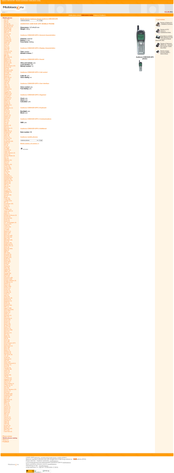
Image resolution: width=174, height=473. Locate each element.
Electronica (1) (8, 128)
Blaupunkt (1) (8, 71)
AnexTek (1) (7, 38)
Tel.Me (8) (7, 357)
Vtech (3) (6, 398)
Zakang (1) (7, 420)
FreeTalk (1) (7, 150)
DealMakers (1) (8, 108)
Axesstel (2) (7, 52)
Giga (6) (6, 158)
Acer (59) (6, 19)
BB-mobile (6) (8, 57)
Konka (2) (7, 219)
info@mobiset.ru (67, 462)
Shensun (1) (7, 328)
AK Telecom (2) (8, 26)
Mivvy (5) (6, 241)
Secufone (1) (7, 315)
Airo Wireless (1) (9, 25)
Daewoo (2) (7, 99)
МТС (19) (7, 430)
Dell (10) (6, 109)
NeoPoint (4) (7, 256)
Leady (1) (7, 225)
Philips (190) (7, 286)
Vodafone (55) (8, 395)
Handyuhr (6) (8, 179)
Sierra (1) (6, 331)
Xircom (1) (7, 411)
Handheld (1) (8, 176)
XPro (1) (6, 414)
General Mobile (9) (9, 155)
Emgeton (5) (7, 132)
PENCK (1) (7, 283)
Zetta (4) (6, 422)
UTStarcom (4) (8, 385)
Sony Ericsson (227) (10, 343)
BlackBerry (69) (8, 70)
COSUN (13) (7, 95)
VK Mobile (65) (8, 393)
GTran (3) (7, 171)
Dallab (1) (7, 100)
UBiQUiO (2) (7, 380)
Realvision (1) (8, 301)
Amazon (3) (7, 34)
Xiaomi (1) (7, 409)
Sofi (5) (6, 338)
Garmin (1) (7, 154)
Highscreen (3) (8, 180)
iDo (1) (6, 196)
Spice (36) (7, 347)
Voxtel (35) (7, 396)
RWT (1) (6, 306)
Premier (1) (7, 290)
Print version (25, 149)
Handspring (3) (8, 177)
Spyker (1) (7, 350)
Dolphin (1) (7, 116)
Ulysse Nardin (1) (9, 383)
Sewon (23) (7, 324)
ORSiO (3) (7, 274)
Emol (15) (7, 134)
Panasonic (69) (8, 277)
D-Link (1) (7, 112)
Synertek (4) (7, 353)
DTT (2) (6, 122)
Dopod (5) (7, 118)
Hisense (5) (7, 182)
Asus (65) (7, 48)
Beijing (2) (7, 58)
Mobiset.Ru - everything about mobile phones (45, 457)
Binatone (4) (7, 67)
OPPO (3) (7, 272)
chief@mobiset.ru (54, 461)
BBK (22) (6, 55)
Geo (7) (6, 157)
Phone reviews (7, 436)
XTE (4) (6, 415)
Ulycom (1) (7, 382)
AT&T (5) (6, 50)
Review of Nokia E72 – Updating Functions (166, 23)
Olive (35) (7, 267)
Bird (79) (6, 68)
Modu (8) (6, 247)
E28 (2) (6, 124)
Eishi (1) (6, 126)
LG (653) (6, 229)
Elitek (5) (6, 129)
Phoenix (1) (7, 288)
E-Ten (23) (7, 139)
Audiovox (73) (8, 51)
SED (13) (6, 317)
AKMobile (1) (7, 28)
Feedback (102, 15)
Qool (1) (6, 295)
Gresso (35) (7, 167)
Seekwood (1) (8, 318)
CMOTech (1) (8, 93)
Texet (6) (6, 366)
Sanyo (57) (7, 311)
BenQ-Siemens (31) (9, 65)
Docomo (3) (7, 115)
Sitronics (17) (8, 333)
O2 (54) (6, 264)
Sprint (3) (6, 348)
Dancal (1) (7, 102)
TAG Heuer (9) (8, 354)
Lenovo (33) (7, 227)
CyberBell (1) (8, 97)
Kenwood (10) (8, 218)
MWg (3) (6, 250)
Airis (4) (6, 22)
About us (96, 15)
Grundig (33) (7, 169)
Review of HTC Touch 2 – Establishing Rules (165, 31)
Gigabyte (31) (8, 160)
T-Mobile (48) (8, 369)
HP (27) (6, 187)
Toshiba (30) (7, 375)
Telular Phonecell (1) (10, 363)
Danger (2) (7, 103)
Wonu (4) (6, 404)
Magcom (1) (7, 231)
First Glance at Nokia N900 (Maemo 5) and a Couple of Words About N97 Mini (164, 38)
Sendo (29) (7, 319)
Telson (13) (7, 362)
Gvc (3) (6, 173)
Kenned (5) (7, 216)
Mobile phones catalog (87, 15)
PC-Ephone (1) (8, 282)
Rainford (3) (7, 299)
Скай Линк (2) (8, 431)
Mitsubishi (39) (8, 240)
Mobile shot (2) (8, 244)
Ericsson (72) (8, 138)
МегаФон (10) (8, 428)
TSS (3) (6, 376)
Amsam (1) (7, 36)
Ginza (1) (6, 161)
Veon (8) (6, 388)
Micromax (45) (8, 235)
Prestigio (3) (7, 292)
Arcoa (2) (6, 44)
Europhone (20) (8, 141)
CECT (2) (6, 84)
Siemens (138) (8, 330)
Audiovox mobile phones (29, 137)
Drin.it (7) (6, 121)
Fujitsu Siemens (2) (9, 153)
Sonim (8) (7, 340)
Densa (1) (7, 110)
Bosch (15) (7, 79)
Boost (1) (6, 76)
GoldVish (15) (8, 164)
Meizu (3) (6, 234)
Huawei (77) (7, 190)
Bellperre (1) (7, 60)
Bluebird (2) (7, 74)
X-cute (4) (7, 405)
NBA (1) (6, 251)
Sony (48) (7, 341)
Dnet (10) (6, 113)
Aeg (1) (6, 20)
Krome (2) (7, 221)
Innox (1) (6, 205)
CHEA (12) (7, 87)
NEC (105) (7, 253)
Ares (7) (6, 45)
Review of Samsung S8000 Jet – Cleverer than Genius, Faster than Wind (166, 45)
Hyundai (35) (7, 195)
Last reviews (161, 19)
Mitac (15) (7, 238)
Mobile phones (7, 18)
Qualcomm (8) (8, 298)
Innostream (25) (8, 203)
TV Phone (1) (8, 377)
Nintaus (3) (7, 260)
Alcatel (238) (7, 29)
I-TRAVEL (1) (8, 209)
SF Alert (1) (7, 325)
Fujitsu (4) (7, 151)
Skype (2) (7, 335)
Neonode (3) (7, 254)
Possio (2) (7, 289)
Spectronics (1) (8, 346)
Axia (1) (6, 54)
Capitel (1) (7, 80)
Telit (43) (6, 360)
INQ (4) (6, 208)
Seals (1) (6, 314)
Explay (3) (7, 142)
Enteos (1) (7, 137)
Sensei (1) (7, 321)
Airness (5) (7, 23)
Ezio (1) (6, 144)
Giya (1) (6, 163)
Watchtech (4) (8, 399)
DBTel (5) (6, 106)
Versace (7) (7, 391)
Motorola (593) (8, 248)
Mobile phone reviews (74, 15)
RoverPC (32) (8, 305)
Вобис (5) (7, 427)
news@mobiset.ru (52, 464)
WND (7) (6, 402)
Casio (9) (6, 81)
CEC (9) (6, 83)
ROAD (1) (7, 302)
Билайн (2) (7, 425)
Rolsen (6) (7, 303)
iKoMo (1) (7, 198)
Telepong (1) (7, 359)
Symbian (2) (7, 351)
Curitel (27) (7, 96)
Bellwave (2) (7, 61)
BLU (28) (6, 73)
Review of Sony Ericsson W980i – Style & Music (165, 52)
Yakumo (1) (7, 417)
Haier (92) (7, 174)
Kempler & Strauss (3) (10, 215)
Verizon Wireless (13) (10, 389)
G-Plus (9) (7, 166)
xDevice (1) (7, 407)
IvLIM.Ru (59, 457)
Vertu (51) (7, 392)
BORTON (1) (7, 77)
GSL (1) (6, 170)
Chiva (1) (6, 90)
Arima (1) (6, 47)
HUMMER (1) (8, 192)
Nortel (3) (6, 263)
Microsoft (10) (8, 237)
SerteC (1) (7, 322)
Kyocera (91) (7, 224)
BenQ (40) (7, 64)
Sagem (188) (8, 308)
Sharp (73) (7, 327)
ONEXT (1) (7, 270)
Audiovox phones (35, 19)
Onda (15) (7, 269)
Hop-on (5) (7, 186)
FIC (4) (6, 145)
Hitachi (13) (7, 183)
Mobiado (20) (8, 243)
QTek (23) (7, 296)
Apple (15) (7, 42)
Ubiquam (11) (8, 379)
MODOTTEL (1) (8, 245)
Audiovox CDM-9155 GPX (50, 19)
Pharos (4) (7, 285)
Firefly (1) (7, 147)
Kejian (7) (7, 214)
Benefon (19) (8, 63)
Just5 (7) (6, 212)
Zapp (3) (6, 421)
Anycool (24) (7, 39)
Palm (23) (7, 276)
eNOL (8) (6, 135)
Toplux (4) (7, 370)
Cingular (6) (7, 92)
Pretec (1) (7, 293)
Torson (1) (7, 372)
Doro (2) (6, 119)
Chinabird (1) (8, 89)
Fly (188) (6, 148)
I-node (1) (7, 206)
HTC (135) (7, 189)
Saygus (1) (7, 312)
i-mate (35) (7, 199)
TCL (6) (6, 356)
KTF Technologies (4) (10, 222)
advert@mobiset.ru (43, 465)
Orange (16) (7, 273)
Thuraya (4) (7, 367)
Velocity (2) (7, 386)
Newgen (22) (7, 257)
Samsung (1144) (9, 309)
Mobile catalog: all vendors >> (29, 143)
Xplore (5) (7, 412)
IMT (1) (6, 202)
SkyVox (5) (7, 337)
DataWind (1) (8, 105)
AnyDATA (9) (7, 41)
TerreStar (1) (7, 364)
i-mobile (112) (8, 200)
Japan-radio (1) (8, 211)
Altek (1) (6, 32)
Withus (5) (7, 401)
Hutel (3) (6, 193)
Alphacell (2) (7, 31)
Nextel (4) (7, 258)
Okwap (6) (7, 266)
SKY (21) (6, 334)
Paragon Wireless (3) (10, 280)
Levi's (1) (6, 228)
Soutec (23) (7, 344)
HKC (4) (6, 184)
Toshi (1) (6, 373)
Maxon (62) (7, 232)
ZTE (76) (6, 424)
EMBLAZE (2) (8, 131)
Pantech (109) (8, 279)
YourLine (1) (7, 418)
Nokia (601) (7, 261)
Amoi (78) (7, 35)
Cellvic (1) (7, 86)
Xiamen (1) (7, 408)
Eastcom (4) (7, 125)
